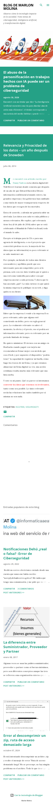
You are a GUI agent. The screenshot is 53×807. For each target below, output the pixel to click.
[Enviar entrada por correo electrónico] (5, 412)
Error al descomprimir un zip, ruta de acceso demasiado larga (24, 740)
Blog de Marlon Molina (18, 7)
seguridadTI (32, 407)
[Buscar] (41, 5)
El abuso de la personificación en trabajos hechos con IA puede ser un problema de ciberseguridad (26, 81)
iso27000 (20, 407)
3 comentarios (26, 588)
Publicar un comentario (31, 120)
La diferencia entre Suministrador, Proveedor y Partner (25, 647)
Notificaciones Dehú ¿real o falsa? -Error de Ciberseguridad (25, 553)
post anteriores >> (13, 592)
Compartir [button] (9, 120)
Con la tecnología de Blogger (28, 795)
